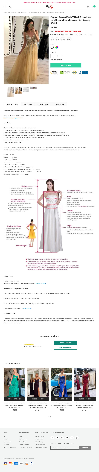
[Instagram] (62, 437)
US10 (85, 35)
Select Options (14, 399)
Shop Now (72, 2)
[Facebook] (52, 437)
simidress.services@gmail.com (13, 118)
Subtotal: (53, 60)
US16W (63, 39)
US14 (52, 39)
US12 (90, 35)
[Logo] (49, 6)
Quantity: (53, 52)
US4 (71, 35)
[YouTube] (77, 437)
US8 (81, 35)
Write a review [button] (65, 343)
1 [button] (48, 416)
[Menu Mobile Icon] (5, 7)
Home (5, 12)
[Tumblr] (72, 437)
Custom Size (55, 35)
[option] (26, 50)
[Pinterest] (67, 437)
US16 (57, 39)
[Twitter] (57, 437)
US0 (62, 35)
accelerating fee (41, 283)
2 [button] (50, 416)
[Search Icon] (10, 7)
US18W (69, 39)
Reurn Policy (27, 308)
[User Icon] (88, 7)
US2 (67, 35)
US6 (76, 35)
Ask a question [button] (65, 348)
